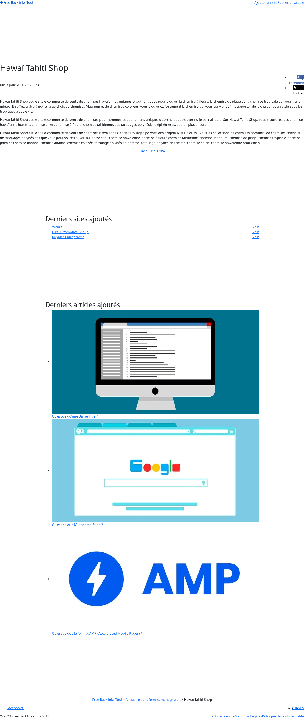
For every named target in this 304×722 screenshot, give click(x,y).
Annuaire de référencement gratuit (153, 699)
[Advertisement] (124, 34)
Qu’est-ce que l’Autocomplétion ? (77, 524)
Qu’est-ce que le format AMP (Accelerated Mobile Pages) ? (97, 633)
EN (298, 708)
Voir (255, 227)
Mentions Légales (248, 716)
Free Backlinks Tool (18, 2)
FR (294, 708)
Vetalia (57, 227)
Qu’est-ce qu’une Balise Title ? (75, 416)
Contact (210, 716)
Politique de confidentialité (283, 716)
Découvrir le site (152, 151)
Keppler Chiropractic (68, 237)
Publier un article (290, 2)
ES (302, 708)
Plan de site (226, 716)
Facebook (14, 708)
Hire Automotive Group (70, 232)
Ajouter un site (265, 2)
